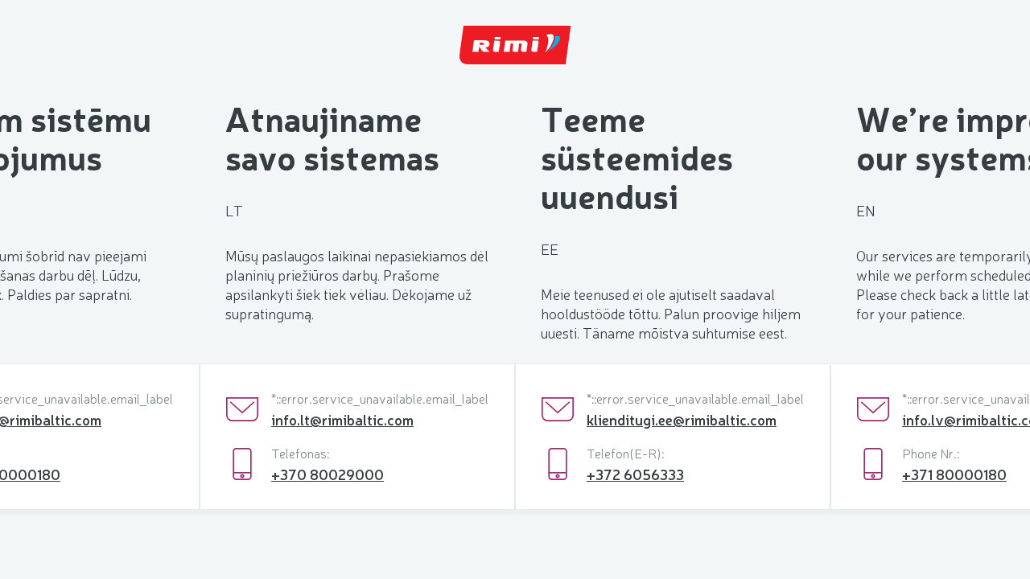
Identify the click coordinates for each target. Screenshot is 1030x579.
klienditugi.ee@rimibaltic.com (682, 419)
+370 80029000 (327, 473)
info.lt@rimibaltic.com (342, 419)
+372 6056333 (635, 473)
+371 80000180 (954, 473)
